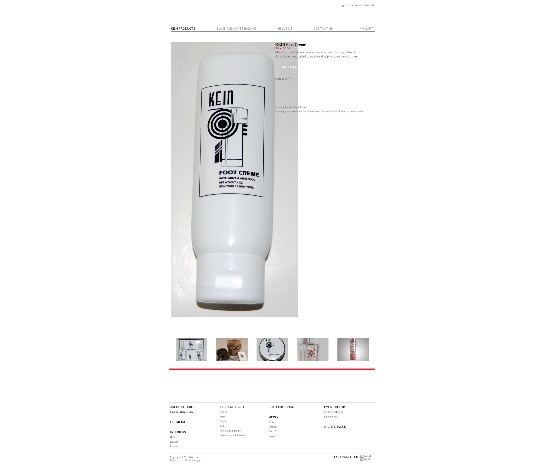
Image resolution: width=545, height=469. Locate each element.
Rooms (173, 446)
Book (271, 436)
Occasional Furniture (230, 430)
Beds (222, 416)
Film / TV (273, 431)
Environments (331, 416)
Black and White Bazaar (236, 28)
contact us (323, 28)
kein (198, 11)
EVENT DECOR (334, 407)
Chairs (223, 411)
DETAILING (178, 422)
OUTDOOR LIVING (281, 407)
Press (271, 422)
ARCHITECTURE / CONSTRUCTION (182, 409)
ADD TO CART (293, 67)
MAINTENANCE (335, 426)
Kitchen (174, 441)
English (343, 5)
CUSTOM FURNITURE (235, 407)
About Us (284, 28)
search (366, 19)
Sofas (223, 426)
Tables (223, 421)
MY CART (366, 28)
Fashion (272, 426)
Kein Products (183, 28)
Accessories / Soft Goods (233, 435)
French (369, 5)
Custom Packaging (333, 411)
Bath (172, 437)
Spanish (356, 5)
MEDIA (273, 417)
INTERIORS (178, 432)
